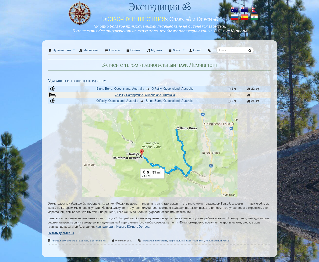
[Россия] (235, 15)
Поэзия (134, 50)
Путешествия (62, 50)
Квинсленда (104, 226)
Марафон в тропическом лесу (77, 80)
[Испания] (245, 15)
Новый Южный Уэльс (217, 240)
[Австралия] (235, 8)
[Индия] (254, 15)
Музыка (156, 50)
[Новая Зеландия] (245, 8)
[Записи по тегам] (209, 50)
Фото (176, 50)
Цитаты (114, 50)
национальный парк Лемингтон (186, 240)
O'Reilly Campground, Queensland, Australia (145, 94)
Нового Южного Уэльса (132, 226)
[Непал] (254, 8)
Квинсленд (161, 240)
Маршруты (90, 50)
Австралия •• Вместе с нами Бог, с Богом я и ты (79, 240)
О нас (196, 50)
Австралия (148, 240)
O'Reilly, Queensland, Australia (172, 88)
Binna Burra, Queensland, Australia (120, 88)
